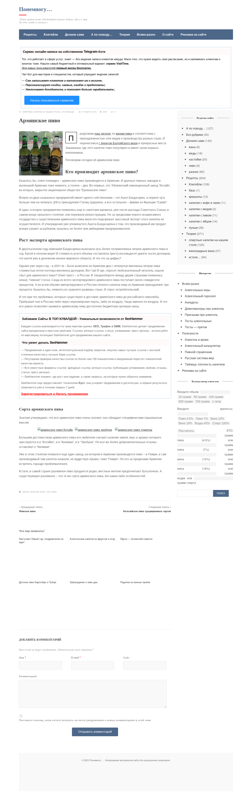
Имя (22, 657)
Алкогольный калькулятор (202, 345)
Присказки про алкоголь (201, 314)
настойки (195, 159)
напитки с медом (200, 209)
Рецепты (30, 34)
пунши (193, 227)
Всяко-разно (146, 34)
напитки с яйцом (200, 221)
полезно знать (38, 492)
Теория (124, 34)
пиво (192, 165)
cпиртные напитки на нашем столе (41, 111)
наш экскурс (102, 133)
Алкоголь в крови (196, 339)
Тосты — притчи (196, 327)
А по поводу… (101, 34)
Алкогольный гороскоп (200, 296)
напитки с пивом (200, 215)
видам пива (124, 133)
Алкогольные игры (197, 290)
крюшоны (195, 196)
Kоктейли (51, 34)
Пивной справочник (198, 352)
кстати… (195, 257)
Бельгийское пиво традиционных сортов (147, 511)
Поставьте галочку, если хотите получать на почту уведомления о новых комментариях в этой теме (85, 720)
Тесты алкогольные (198, 321)
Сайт (126, 657)
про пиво (52, 492)
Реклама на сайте (193, 34)
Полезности (190, 333)
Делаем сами (74, 34)
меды (192, 153)
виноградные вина (202, 251)
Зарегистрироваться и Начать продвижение (54, 393)
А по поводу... (68, 111)
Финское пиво (27, 511)
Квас (192, 190)
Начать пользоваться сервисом (51, 100)
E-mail (76, 657)
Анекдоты (191, 302)
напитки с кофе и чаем (204, 203)
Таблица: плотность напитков (205, 364)
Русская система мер (199, 358)
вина (192, 147)
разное (194, 172)
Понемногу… (35, 9)
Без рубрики (194, 134)
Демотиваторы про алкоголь (204, 308)
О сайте (168, 34)
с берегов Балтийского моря (118, 143)
